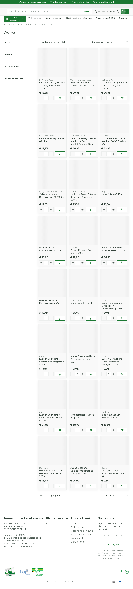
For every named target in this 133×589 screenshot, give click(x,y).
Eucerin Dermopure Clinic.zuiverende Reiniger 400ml (111, 362)
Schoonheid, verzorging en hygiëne (20, 32)
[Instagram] (127, 572)
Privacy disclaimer (45, 582)
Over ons (76, 523)
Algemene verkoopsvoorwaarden (19, 582)
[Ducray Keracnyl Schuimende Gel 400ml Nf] (114, 450)
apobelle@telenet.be (29, 538)
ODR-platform (70, 582)
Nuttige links (78, 527)
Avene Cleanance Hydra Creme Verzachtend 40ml (82, 359)
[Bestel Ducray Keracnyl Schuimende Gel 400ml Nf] (122, 486)
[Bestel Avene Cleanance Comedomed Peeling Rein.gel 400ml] (91, 486)
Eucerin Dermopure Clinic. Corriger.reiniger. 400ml (51, 418)
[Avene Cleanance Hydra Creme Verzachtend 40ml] (83, 338)
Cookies (58, 582)
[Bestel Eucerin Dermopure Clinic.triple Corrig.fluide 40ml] (60, 374)
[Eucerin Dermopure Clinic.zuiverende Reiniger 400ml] (114, 338)
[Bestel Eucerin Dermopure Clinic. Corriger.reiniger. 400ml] (60, 430)
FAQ (48, 523)
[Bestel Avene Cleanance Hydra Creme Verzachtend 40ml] (91, 374)
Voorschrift (77, 538)
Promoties (12, 24)
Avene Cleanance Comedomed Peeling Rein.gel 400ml (81, 471)
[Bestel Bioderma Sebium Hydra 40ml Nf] (122, 430)
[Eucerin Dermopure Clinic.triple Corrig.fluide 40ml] (52, 338)
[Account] (117, 11)
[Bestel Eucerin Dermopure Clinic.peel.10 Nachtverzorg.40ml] (122, 318)
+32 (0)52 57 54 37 (23, 535)
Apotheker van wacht (82, 534)
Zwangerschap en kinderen (20, 50)
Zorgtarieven (78, 542)
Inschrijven (113, 544)
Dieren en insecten (20, 75)
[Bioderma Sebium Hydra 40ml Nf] (114, 394)
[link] (107, 495)
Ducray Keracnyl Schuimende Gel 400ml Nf (113, 473)
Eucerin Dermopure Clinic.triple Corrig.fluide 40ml (51, 362)
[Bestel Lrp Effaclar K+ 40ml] (91, 318)
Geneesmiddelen (20, 81)
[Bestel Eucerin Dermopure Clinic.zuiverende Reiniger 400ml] (122, 374)
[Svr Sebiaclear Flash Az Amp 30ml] (83, 394)
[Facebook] (121, 572)
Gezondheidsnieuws (82, 531)
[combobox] (42, 11)
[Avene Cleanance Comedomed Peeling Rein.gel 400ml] (83, 450)
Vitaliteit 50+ (20, 57)
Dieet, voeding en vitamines (20, 42)
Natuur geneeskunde (20, 63)
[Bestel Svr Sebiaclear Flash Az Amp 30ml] (91, 430)
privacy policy (113, 558)
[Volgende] (127, 495)
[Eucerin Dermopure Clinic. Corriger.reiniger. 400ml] (52, 394)
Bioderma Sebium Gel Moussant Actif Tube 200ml (50, 473)
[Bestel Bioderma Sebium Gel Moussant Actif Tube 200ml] (60, 486)
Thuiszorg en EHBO (20, 69)
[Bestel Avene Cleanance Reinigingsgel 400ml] (60, 318)
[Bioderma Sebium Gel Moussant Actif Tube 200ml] (52, 450)
